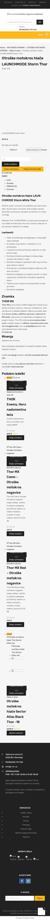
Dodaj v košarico (10, 164)
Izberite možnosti (16, 733)
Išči (39, 22)
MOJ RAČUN (8, 2)
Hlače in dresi (15, 51)
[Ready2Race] (25, 14)
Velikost (13, 150)
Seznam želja (26, 829)
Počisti (44, 150)
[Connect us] (21, 881)
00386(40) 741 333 (25, 30)
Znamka (10, 183)
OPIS (9, 180)
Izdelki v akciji (25, 813)
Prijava (26, 5)
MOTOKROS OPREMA (16, 47)
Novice (26, 821)
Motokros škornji (14, 468)
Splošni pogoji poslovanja (26, 833)
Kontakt (26, 817)
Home (2, 47)
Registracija (35, 5)
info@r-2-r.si (11, 767)
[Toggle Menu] (47, 35)
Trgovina (26, 837)
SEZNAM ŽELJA (20, 2)
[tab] (27, 180)
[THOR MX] (7, 173)
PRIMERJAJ (32, 2)
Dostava (10, 189)
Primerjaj (26, 825)
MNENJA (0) (12, 186)
